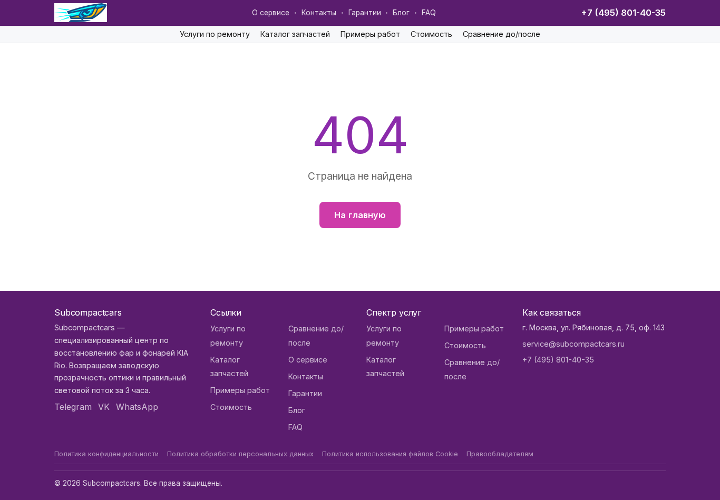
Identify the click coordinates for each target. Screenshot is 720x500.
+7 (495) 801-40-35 (623, 12)
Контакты (318, 12)
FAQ (429, 12)
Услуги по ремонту (215, 34)
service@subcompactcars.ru (573, 343)
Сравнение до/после (501, 34)
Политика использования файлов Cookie (390, 454)
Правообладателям (499, 454)
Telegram (73, 406)
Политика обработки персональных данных (240, 454)
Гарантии (364, 12)
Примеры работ (370, 34)
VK (104, 406)
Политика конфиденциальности (106, 454)
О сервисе (270, 12)
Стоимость (431, 34)
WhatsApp (137, 406)
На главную (360, 215)
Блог (401, 12)
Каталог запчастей (295, 34)
